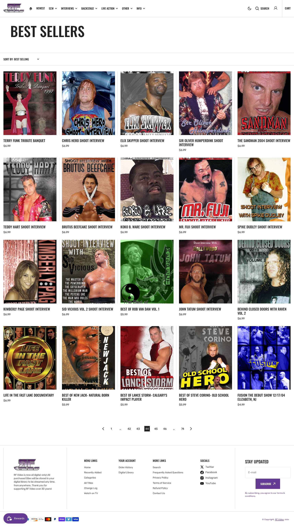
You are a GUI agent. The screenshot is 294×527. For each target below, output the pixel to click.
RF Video (279, 519)
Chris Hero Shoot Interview (83, 140)
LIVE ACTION (107, 8)
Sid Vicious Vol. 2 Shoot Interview (87, 309)
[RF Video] (13, 8)
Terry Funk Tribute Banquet (24, 140)
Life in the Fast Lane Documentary (28, 395)
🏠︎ (30, 8)
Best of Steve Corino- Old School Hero (204, 397)
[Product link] (29, 111)
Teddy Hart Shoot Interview (24, 227)
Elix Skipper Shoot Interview (142, 140)
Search (265, 8)
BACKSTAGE (87, 8)
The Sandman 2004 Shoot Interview (264, 140)
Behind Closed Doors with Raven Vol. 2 (262, 311)
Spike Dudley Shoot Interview (260, 227)
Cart (288, 8)
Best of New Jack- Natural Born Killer (85, 397)
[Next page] (191, 428)
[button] (249, 8)
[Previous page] (102, 428)
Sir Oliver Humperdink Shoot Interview (201, 142)
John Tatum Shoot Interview (200, 309)
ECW (51, 8)
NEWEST (40, 8)
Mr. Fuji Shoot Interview (197, 227)
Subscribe (265, 484)
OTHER (125, 8)
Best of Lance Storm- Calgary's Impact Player (143, 397)
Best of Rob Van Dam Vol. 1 (139, 309)
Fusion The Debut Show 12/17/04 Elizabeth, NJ (261, 397)
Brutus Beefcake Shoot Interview (87, 227)
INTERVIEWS (67, 8)
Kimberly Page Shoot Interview (26, 309)
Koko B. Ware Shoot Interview (142, 227)
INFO (139, 8)
